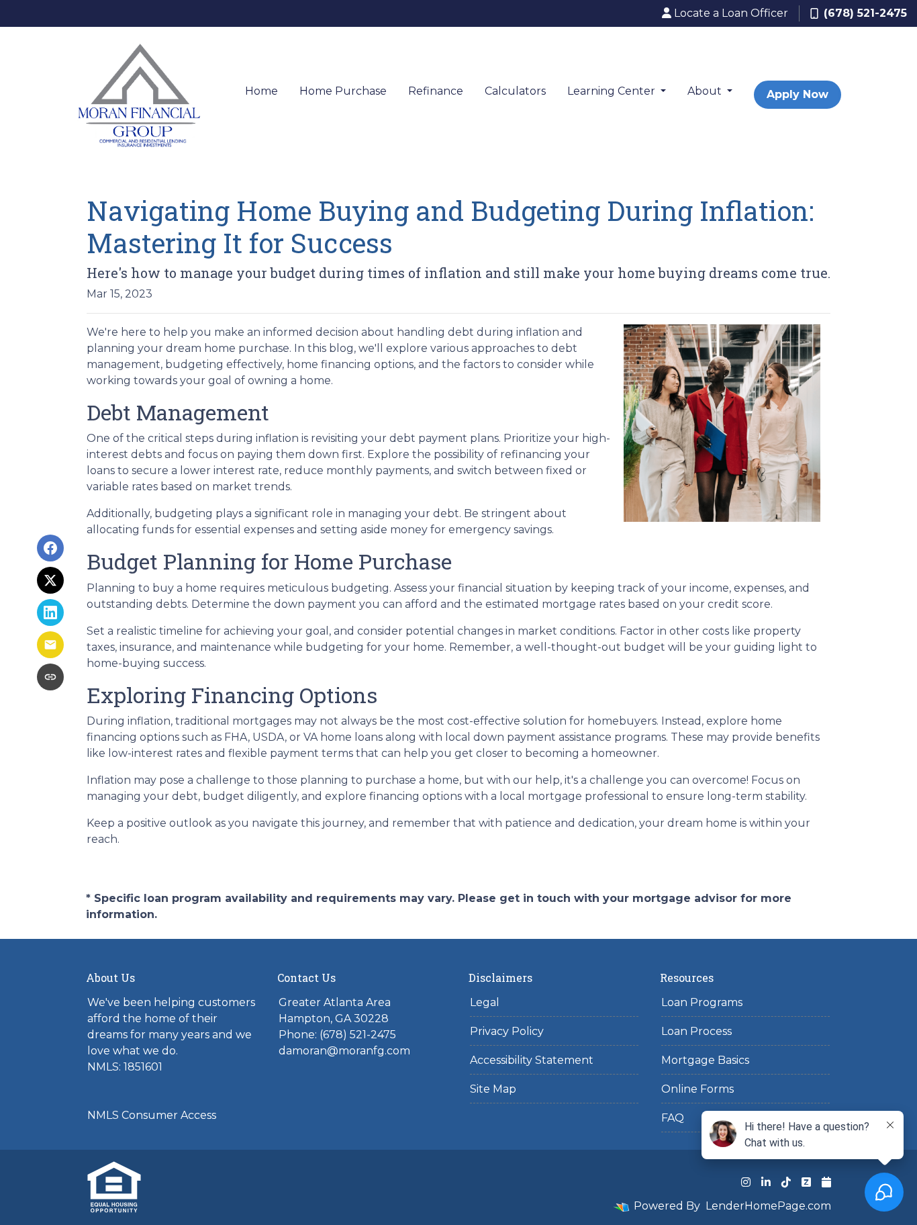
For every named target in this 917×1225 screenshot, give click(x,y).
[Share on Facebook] (50, 548)
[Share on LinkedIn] (50, 612)
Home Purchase (343, 91)
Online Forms (697, 1089)
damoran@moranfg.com (344, 1050)
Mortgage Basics (705, 1060)
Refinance (435, 91)
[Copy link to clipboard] (50, 677)
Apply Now (797, 94)
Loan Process (696, 1031)
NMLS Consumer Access (151, 1115)
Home (261, 91)
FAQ (672, 1117)
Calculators (515, 91)
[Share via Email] (50, 644)
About (705, 91)
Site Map (493, 1089)
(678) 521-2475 (865, 13)
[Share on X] (50, 580)
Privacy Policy (507, 1031)
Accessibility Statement (531, 1060)
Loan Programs (701, 1002)
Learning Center (612, 91)
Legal (484, 1002)
